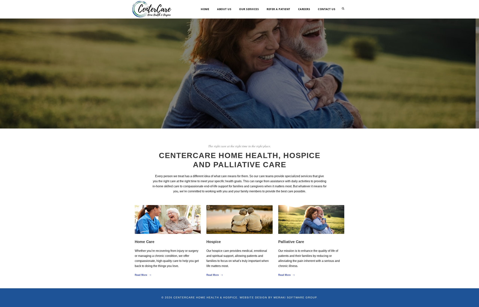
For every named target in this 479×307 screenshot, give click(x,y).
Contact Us (326, 9)
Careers (304, 9)
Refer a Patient (278, 9)
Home (205, 9)
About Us (224, 9)
